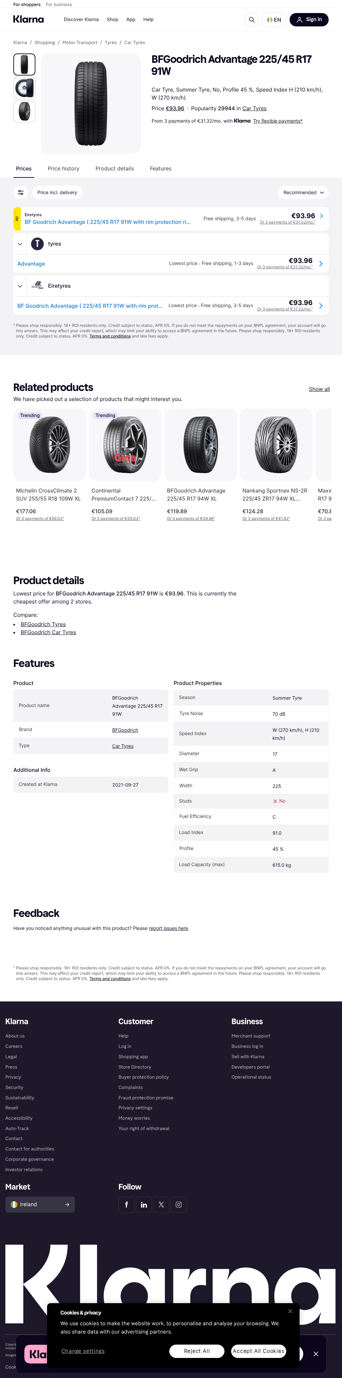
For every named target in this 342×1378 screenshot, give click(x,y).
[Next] (319, 464)
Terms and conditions (110, 335)
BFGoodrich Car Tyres (48, 632)
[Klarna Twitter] (161, 1205)
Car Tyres (254, 108)
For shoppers (27, 4)
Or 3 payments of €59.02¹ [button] (40, 518)
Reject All (197, 1351)
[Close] (290, 1311)
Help (148, 19)
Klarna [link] (20, 42)
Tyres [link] (111, 42)
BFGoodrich (125, 730)
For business (59, 4)
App (130, 19)
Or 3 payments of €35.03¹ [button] (116, 518)
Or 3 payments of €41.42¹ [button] (266, 518)
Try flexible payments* (278, 121)
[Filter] (20, 192)
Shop (113, 19)
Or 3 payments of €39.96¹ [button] (191, 518)
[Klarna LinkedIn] (144, 1205)
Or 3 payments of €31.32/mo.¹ (287, 222)
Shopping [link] (45, 42)
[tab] (23, 168)
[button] (274, 19)
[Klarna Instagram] (179, 1205)
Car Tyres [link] (134, 42)
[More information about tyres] (20, 244)
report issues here (168, 928)
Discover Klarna (81, 19)
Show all (319, 389)
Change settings (83, 1351)
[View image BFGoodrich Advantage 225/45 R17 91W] (24, 64)
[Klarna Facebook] (127, 1205)
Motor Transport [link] (80, 42)
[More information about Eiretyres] (20, 286)
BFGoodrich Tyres (43, 624)
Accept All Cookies (258, 1351)
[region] (173, 1335)
